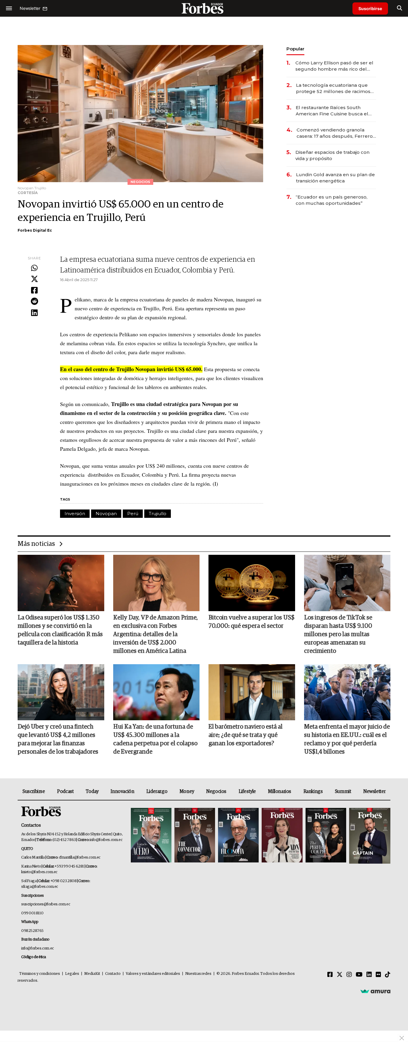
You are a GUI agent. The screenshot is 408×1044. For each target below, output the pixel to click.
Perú (132, 513)
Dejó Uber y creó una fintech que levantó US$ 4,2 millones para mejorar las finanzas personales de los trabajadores (58, 739)
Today (92, 791)
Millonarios (279, 791)
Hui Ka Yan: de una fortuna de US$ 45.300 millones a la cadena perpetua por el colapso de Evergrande (155, 739)
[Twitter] (34, 279)
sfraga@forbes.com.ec (39, 887)
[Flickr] (378, 974)
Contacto (113, 974)
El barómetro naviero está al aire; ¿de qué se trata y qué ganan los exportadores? (245, 735)
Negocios (216, 791)
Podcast (65, 791)
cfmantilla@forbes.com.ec (79, 857)
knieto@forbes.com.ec (39, 872)
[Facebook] (34, 290)
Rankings (313, 791)
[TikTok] (387, 974)
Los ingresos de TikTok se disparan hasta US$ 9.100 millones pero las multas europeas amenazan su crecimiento (338, 634)
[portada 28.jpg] (282, 835)
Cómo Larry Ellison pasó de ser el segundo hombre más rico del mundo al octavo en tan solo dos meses (334, 66)
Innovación (122, 791)
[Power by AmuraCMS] (375, 991)
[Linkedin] (34, 313)
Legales (72, 974)
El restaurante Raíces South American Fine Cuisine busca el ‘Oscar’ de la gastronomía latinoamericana (332, 111)
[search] (399, 8)
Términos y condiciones (39, 974)
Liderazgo (156, 791)
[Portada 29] (238, 835)
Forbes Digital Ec (35, 230)
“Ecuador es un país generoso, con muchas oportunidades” (331, 200)
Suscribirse (370, 8)
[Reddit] (34, 301)
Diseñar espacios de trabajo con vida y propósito (332, 155)
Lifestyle (247, 791)
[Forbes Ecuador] (204, 8)
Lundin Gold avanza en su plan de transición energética (335, 178)
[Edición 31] (151, 835)
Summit (343, 791)
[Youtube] (359, 974)
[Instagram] (349, 974)
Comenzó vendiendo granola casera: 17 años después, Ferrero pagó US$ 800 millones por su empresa (335, 133)
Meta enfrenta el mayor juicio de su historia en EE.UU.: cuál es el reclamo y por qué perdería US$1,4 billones (347, 739)
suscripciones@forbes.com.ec (45, 904)
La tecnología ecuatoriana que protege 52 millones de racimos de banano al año (333, 88)
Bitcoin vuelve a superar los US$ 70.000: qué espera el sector (251, 622)
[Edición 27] (326, 835)
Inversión (75, 513)
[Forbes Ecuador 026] (369, 835)
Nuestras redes (198, 974)
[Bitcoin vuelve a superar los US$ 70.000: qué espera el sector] (251, 583)
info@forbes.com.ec (106, 840)
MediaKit (92, 974)
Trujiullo (157, 513)
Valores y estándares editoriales (153, 974)
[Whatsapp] (34, 268)
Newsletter (374, 791)
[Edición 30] (195, 835)
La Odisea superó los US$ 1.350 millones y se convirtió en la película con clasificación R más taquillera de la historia (60, 630)
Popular (295, 49)
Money (187, 791)
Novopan (106, 513)
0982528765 (32, 931)
